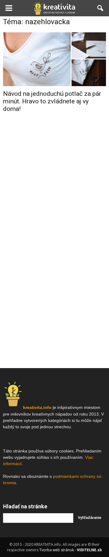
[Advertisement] (54, 177)
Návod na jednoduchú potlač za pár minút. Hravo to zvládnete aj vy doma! (52, 101)
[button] (100, 8)
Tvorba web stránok (56, 549)
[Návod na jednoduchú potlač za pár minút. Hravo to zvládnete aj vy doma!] (54, 59)
